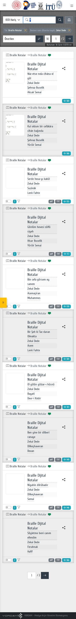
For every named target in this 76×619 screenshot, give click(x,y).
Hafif (30, 551)
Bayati (31, 394)
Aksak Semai (34, 92)
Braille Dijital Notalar (36, 66)
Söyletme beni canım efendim (39, 535)
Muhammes (34, 298)
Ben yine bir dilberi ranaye (38, 435)
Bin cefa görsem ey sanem (38, 282)
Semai (30, 499)
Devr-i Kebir (34, 398)
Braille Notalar (13, 30)
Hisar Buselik (34, 241)
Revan (30, 451)
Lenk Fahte (33, 193)
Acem (30, 345)
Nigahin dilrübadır (37, 485)
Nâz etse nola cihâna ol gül (40, 76)
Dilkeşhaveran (35, 446)
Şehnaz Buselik (35, 87)
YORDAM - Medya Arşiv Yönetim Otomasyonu (46, 615)
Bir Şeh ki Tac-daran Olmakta (38, 334)
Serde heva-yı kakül (38, 179)
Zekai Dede (48, 30)
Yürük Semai (34, 145)
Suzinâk (31, 188)
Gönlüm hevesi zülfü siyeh (38, 229)
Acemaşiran (33, 293)
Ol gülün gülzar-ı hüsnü (40, 384)
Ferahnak (32, 547)
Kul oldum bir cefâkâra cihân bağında (40, 129)
